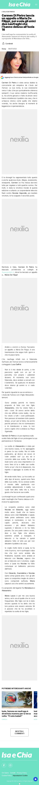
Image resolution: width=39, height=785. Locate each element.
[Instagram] (9, 764)
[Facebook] (2, 764)
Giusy (4, 49)
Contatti (12, 773)
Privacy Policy (22, 773)
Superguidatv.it (8, 272)
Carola (4, 719)
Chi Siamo (5, 773)
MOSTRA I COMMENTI (19, 732)
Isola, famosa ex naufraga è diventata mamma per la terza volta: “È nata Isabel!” (16, 713)
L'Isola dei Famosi (8, 12)
